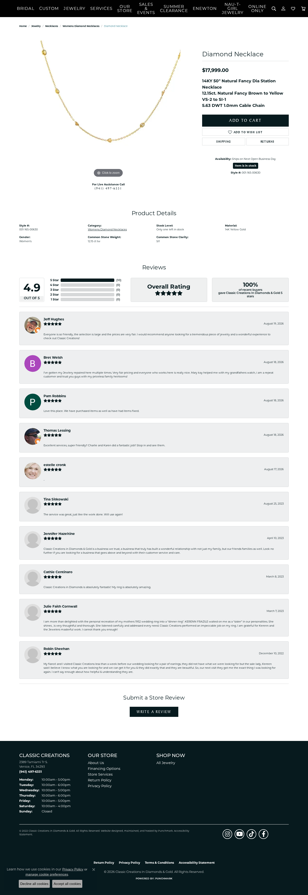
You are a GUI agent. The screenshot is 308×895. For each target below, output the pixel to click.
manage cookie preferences (47, 874)
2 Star (54, 294)
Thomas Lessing (57, 430)
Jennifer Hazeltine (59, 534)
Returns (268, 141)
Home (23, 26)
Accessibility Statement (197, 862)
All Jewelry (165, 763)
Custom (49, 8)
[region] (108, 106)
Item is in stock (245, 165)
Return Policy (99, 780)
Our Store (124, 8)
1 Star (55, 299)
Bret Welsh (53, 357)
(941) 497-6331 (108, 188)
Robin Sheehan (56, 649)
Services (101, 8)
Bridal (25, 8)
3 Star (54, 290)
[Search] (274, 8)
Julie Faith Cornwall (60, 606)
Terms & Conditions (159, 862)
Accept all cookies (67, 884)
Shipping (223, 141)
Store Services (100, 774)
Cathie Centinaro (58, 572)
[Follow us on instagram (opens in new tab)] (227, 834)
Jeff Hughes (54, 319)
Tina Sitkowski (56, 499)
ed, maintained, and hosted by (139, 831)
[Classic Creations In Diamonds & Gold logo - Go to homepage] (8, 8)
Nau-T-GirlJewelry (233, 8)
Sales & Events (146, 8)
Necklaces (51, 26)
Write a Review (154, 711)
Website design (110, 831)
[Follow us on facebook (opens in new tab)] (263, 834)
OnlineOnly (257, 8)
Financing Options (104, 768)
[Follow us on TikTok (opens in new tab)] (251, 834)
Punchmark (165, 831)
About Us (96, 763)
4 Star (54, 285)
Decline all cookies (34, 884)
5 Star (54, 280)
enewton (205, 8)
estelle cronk (55, 465)
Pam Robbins (55, 396)
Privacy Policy (100, 786)
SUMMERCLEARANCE (174, 8)
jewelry (36, 26)
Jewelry (74, 8)
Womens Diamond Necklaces (81, 26)
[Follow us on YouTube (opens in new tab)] (239, 834)
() (118, 280)
